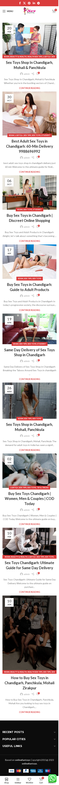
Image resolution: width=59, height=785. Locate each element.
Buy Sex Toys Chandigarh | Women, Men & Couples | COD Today (29, 498)
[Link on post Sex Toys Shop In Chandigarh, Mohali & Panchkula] (29, 40)
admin (27, 73)
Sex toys (36, 135)
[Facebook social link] (20, 3)
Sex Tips (27, 135)
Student (45, 135)
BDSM (6, 56)
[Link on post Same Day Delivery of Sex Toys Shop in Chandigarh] (29, 329)
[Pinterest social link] (29, 3)
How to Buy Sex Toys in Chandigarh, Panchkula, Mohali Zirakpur (29, 683)
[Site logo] (29, 11)
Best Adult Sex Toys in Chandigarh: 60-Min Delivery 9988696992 (29, 146)
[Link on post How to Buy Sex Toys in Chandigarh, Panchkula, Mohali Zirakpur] (29, 634)
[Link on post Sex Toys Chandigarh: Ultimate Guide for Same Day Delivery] (29, 542)
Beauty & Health (18, 56)
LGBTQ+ (47, 56)
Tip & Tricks (43, 487)
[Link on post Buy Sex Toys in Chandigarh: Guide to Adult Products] (29, 261)
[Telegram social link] (38, 3)
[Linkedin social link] (34, 3)
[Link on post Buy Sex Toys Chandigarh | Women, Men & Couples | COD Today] (29, 470)
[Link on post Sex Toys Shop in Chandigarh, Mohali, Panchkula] (29, 401)
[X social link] (24, 3)
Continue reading (29, 88)
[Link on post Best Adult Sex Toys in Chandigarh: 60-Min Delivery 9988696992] (29, 113)
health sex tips (34, 56)
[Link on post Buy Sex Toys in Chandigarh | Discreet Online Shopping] (29, 192)
